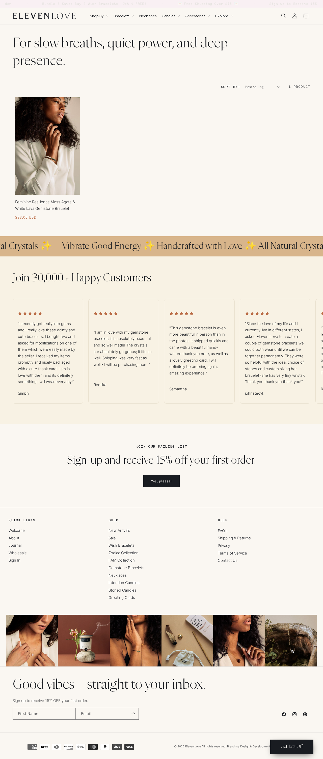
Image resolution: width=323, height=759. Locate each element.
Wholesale (18, 552)
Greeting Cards (122, 597)
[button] (283, 15)
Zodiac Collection (124, 552)
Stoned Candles (123, 590)
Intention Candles (124, 582)
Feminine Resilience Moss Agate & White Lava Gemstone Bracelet (45, 205)
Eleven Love (193, 746)
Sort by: (230, 87)
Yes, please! (161, 481)
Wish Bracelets (121, 545)
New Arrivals (119, 530)
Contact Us (227, 560)
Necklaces (118, 575)
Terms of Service (232, 553)
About (14, 538)
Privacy (224, 545)
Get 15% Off (292, 746)
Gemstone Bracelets (126, 567)
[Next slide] (301, 346)
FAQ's (223, 530)
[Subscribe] (133, 714)
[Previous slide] (22, 346)
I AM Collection (122, 560)
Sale (112, 538)
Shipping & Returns (234, 538)
